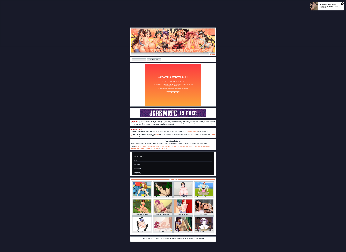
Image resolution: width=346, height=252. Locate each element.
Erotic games (198, 146)
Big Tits (173, 146)
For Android (155, 148)
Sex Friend (162, 232)
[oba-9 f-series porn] (183, 195)
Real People (140, 148)
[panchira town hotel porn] (162, 213)
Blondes (179, 146)
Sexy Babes (163, 146)
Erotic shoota (204, 214)
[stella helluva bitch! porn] (204, 230)
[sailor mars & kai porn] (183, 230)
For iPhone (163, 148)
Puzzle (191, 146)
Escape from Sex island (204, 197)
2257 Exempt (179, 238)
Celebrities (143, 146)
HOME (139, 59)
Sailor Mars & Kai (183, 232)
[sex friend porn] (162, 230)
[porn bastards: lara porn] (142, 213)
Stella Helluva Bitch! (204, 232)
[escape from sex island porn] (204, 195)
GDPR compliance (198, 238)
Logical (149, 146)
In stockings (206, 146)
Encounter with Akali (162, 197)
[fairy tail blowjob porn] (183, 213)
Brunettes (185, 146)
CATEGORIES (154, 59)
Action (137, 146)
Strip (169, 146)
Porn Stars (155, 146)
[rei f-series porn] (142, 230)
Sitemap (171, 238)
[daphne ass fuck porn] (142, 195)
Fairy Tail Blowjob (183, 214)
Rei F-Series (142, 232)
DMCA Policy (188, 238)
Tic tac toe (148, 148)
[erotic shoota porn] (204, 213)
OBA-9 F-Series (183, 197)
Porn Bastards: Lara (142, 214)
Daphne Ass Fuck (142, 197)
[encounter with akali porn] (162, 195)
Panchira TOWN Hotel (162, 214)
